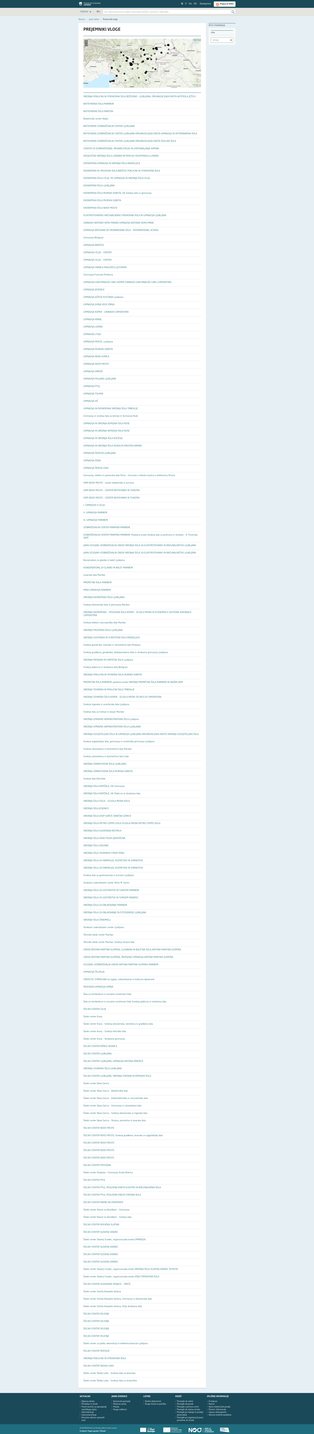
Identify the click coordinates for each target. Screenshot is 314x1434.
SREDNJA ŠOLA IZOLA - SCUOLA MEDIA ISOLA (106, 801)
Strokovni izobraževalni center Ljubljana (103, 927)
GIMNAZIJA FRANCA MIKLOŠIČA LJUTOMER (105, 267)
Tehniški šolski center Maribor (98, 935)
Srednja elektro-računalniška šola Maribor (104, 623)
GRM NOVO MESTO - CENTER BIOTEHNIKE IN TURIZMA (111, 490)
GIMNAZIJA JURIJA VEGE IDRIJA (98, 304)
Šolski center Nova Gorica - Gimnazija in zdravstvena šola (112, 1106)
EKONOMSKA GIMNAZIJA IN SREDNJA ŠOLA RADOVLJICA (111, 163)
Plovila (116, 1407)
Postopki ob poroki (185, 1404)
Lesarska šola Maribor (94, 575)
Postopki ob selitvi (185, 1401)
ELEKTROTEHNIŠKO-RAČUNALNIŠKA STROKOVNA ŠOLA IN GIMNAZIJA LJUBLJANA (124, 215)
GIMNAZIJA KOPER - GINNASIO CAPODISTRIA (106, 312)
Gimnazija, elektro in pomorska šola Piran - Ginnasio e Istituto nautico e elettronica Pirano (129, 475)
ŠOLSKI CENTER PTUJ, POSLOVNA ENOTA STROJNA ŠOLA (112, 1195)
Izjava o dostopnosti (217, 1412)
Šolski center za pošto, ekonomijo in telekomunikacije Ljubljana (115, 1343)
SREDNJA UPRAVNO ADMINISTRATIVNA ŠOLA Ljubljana (111, 719)
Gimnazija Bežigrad (93, 238)
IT (186, 4)
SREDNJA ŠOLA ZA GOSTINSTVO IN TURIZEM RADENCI (110, 898)
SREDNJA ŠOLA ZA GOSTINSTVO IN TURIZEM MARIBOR (111, 890)
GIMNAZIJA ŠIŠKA (92, 461)
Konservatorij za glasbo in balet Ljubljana (104, 560)
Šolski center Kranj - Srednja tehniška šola (104, 1031)
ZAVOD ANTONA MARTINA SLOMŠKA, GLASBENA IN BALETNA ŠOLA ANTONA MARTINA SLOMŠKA (132, 950)
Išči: (98, 12)
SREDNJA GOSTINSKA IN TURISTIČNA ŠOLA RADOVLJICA (111, 638)
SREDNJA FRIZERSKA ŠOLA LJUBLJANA (103, 630)
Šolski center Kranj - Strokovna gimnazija (104, 1039)
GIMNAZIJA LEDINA (93, 327)
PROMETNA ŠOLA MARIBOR (97, 582)
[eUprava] (89, 5)
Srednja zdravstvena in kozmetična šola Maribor (107, 749)
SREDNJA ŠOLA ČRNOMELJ (96, 920)
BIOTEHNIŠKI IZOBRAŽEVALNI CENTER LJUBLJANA (109, 126)
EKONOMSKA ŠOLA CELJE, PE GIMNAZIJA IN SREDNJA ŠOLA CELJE (116, 178)
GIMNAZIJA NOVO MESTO (96, 364)
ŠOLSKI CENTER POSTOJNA (97, 1165)
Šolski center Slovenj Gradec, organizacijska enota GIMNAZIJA (114, 1239)
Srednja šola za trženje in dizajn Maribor (103, 712)
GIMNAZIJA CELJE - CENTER (97, 252)
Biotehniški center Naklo (95, 119)
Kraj (213, 33)
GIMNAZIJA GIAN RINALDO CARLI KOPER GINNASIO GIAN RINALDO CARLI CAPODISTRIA (127, 282)
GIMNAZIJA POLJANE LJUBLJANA (99, 379)
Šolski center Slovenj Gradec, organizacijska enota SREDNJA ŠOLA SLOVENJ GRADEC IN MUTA (130, 1269)
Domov (81, 19)
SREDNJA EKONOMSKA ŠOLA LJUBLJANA (103, 597)
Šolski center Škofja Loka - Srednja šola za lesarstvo (109, 1373)
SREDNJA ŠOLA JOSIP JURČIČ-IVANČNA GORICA (107, 816)
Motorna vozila (119, 1404)
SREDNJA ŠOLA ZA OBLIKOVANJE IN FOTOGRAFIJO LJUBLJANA (114, 913)
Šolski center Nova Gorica (96, 1083)
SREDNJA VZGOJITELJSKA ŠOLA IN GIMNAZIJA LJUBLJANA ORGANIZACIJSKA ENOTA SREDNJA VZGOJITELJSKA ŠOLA (141, 734)
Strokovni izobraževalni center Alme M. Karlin (106, 883)
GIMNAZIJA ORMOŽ (93, 371)
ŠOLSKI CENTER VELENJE (96, 1314)
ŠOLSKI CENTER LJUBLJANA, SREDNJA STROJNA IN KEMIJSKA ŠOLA (117, 1076)
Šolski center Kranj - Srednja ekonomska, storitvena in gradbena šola (118, 1024)
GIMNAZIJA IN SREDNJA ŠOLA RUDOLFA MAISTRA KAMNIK (112, 446)
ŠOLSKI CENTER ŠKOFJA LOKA (98, 1366)
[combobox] (222, 40)
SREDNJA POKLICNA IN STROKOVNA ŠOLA (104, 1358)
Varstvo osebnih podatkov (220, 1415)
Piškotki (103, 1431)
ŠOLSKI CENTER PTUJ (94, 1180)
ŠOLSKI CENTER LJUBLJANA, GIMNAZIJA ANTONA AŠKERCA (113, 1061)
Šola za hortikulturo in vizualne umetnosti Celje (107, 994)
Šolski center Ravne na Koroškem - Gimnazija (106, 1210)
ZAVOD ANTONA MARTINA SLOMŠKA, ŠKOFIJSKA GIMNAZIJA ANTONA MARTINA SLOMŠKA (128, 957)
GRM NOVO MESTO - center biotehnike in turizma (108, 483)
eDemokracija (87, 1412)
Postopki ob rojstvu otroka (188, 1410)
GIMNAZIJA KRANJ (92, 319)
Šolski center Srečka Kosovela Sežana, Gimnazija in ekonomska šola (117, 1299)
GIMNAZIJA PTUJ (91, 386)
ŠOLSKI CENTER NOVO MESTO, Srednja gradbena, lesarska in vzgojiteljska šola (123, 1135)
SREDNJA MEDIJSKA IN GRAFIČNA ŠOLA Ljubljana (108, 660)
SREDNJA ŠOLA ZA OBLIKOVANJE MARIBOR (105, 905)
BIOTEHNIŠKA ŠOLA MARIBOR (98, 104)
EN (195, 4)
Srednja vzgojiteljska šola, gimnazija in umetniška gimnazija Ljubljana (119, 742)
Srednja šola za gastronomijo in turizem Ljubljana (108, 875)
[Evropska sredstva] (225, 1429)
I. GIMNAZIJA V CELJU (94, 505)
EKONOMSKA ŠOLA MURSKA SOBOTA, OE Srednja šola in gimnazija (117, 193)
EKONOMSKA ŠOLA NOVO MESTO (100, 208)
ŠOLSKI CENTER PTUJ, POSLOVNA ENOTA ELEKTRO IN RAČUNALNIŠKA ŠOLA (122, 1187)
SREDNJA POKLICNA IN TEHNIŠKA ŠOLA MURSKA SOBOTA (112, 675)
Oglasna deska (88, 1401)
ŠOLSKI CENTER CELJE (94, 1009)
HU (190, 4)
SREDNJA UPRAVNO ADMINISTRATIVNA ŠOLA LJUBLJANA (112, 727)
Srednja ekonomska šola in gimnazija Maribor (106, 605)
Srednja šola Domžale (94, 779)
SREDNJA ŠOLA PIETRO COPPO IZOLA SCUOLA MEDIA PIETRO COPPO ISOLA (121, 823)
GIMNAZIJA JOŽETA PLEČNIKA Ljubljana (103, 297)
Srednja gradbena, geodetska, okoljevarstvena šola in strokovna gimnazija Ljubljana (125, 652)
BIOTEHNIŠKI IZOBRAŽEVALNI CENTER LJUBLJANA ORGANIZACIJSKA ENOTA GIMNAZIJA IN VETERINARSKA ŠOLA (140, 134)
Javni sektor (94, 19)
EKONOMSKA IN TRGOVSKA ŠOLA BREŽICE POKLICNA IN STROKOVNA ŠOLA (121, 171)
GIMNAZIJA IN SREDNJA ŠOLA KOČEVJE (103, 438)
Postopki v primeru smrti (188, 1407)
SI (182, 4)
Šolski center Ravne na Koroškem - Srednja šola (107, 1217)
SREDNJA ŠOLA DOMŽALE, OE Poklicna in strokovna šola (111, 794)
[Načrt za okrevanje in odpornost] (201, 1429)
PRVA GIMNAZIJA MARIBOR (97, 590)
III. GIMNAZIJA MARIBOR (95, 520)
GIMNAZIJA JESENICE (94, 290)
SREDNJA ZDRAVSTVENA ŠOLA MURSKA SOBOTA (108, 771)
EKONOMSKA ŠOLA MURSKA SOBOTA (102, 200)
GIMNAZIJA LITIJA (92, 334)
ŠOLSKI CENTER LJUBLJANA (97, 1054)
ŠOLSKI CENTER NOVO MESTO (98, 1128)
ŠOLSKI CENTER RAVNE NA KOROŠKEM (103, 1202)
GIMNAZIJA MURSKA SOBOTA (98, 349)
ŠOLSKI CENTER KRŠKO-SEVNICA (100, 1046)
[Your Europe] (148, 1429)
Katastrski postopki (121, 1401)
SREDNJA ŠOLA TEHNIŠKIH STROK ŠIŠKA (103, 853)
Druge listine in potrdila (155, 1404)
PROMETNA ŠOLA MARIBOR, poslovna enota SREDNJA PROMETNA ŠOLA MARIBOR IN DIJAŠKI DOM (133, 682)
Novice (212, 1404)
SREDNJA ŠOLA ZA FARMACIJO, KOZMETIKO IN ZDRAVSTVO (113, 860)
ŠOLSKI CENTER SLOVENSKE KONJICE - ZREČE (107, 1284)
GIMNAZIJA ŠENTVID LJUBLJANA (99, 453)
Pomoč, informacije (217, 1410)
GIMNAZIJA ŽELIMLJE (94, 972)
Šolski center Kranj (92, 1017)
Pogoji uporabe (93, 1431)
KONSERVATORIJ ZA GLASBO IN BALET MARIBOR (108, 568)
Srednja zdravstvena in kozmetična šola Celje (106, 756)
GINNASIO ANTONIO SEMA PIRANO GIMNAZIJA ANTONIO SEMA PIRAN (118, 223)
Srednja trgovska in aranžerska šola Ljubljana (106, 704)
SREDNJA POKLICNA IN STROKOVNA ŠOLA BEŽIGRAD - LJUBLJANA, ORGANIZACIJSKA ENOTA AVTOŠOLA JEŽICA (139, 96)
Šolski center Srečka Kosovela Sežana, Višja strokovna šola (112, 1306)
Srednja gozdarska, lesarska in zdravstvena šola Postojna (111, 645)
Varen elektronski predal (219, 1407)
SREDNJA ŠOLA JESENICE (96, 808)
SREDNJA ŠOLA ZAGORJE (96, 846)
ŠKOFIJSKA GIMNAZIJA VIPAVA (98, 987)
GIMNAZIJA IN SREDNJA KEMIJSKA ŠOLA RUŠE (106, 423)
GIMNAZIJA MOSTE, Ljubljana (98, 342)
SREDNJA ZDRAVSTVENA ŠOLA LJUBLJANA (104, 764)
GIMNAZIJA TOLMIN (93, 394)
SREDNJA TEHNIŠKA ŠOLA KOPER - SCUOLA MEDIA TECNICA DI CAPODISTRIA (122, 697)
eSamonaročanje (89, 1415)
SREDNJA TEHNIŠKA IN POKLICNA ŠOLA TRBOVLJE (108, 690)
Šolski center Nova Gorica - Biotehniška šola (105, 1091)
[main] (142, 706)
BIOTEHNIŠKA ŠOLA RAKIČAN (98, 111)
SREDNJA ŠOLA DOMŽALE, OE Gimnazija (103, 786)
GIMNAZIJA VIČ (90, 401)
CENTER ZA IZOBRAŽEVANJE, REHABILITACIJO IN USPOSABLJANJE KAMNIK (121, 149)
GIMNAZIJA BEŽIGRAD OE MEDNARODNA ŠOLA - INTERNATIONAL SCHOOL (121, 230)
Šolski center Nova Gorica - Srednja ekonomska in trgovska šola (115, 1113)
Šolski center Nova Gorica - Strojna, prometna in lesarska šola (114, 1121)
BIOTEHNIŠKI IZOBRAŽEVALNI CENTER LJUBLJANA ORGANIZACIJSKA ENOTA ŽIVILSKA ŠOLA (129, 141)
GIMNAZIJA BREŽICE (93, 245)
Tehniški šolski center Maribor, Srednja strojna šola (108, 942)
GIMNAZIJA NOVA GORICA (96, 357)
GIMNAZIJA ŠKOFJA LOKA (95, 468)
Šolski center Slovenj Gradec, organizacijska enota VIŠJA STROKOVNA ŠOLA (121, 1277)
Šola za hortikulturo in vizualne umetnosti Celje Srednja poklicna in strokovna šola (124, 1002)
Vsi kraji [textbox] (216, 40)
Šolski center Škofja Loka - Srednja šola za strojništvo (110, 1381)
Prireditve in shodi (89, 1404)
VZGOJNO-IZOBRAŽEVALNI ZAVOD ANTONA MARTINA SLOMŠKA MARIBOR (120, 965)
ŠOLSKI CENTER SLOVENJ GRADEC (100, 1232)
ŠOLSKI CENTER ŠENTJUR (96, 1351)
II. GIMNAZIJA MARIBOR (95, 513)
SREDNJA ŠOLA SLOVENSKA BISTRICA (102, 831)
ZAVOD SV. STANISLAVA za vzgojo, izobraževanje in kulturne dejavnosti (118, 979)
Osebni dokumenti (153, 1401)
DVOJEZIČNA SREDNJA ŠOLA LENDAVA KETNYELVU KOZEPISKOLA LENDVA (121, 156)
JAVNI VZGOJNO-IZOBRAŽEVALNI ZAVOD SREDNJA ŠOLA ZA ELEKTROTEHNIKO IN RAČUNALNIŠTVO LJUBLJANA (139, 545)
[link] (86, 12)
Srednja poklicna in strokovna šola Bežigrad (105, 667)
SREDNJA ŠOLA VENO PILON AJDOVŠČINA (104, 838)
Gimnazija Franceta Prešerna (98, 275)
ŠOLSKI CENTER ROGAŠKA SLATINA (101, 1225)
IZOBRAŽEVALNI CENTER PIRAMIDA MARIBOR (106, 527)
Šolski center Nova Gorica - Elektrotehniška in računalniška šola (115, 1098)
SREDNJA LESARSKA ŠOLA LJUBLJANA (102, 1068)
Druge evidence (120, 1410)
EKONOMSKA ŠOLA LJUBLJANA (99, 186)
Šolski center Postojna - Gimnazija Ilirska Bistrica (108, 1173)
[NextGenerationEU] (173, 1429)
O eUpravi (213, 1401)
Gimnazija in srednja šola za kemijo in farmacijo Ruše (110, 416)
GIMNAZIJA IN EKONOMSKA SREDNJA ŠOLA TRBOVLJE (110, 409)
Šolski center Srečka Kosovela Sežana (102, 1292)
